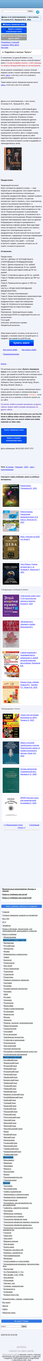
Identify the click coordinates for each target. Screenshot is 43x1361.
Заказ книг (8, 1236)
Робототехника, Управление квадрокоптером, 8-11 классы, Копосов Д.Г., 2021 (29, 517)
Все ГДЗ (5, 919)
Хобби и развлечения (12, 1192)
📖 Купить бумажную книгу (14, 24)
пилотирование (7, 470)
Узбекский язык (10, 1089)
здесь (8, 75)
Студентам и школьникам (14, 1040)
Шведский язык (10, 1123)
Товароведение (10, 1180)
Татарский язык (10, 1086)
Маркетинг (8, 1163)
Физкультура (9, 1014)
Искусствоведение (11, 969)
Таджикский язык (11, 1154)
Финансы (7, 1169)
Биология (8, 960)
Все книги (6, 1302)
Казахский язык (10, 1106)
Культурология (10, 1043)
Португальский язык (12, 1117)
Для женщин (9, 1244)
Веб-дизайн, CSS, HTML (14, 1275)
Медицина (8, 1258)
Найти (4, 1309)
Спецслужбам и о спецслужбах (16, 1261)
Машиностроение (11, 1241)
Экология (7, 1020)
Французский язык (11, 1063)
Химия (6, 957)
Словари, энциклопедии (13, 1286)
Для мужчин (9, 1278)
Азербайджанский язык (13, 1097)
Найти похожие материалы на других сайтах (14, 37)
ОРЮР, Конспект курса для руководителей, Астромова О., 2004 (29, 800)
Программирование (12, 1256)
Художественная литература (15, 989)
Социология (9, 974)
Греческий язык (10, 1109)
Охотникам (8, 1211)
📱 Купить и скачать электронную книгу (14, 30)
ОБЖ (6, 994)
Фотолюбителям (10, 1189)
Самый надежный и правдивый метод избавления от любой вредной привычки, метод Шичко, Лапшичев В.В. (30, 659)
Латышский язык (10, 1112)
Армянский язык (10, 1083)
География (8, 1031)
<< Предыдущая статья (13, 825)
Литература (8, 949)
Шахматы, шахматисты (13, 1253)
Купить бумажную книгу (14, 430)
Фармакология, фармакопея (15, 1197)
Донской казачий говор (13, 1129)
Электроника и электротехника (16, 1194)
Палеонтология (10, 1029)
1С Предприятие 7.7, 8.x (14, 1272)
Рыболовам (8, 1280)
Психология (8, 1003)
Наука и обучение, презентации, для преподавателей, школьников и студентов (19, 930)
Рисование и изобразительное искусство (20, 1051)
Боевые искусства (11, 1295)
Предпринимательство (13, 1177)
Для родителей (10, 1046)
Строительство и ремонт (14, 1216)
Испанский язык (10, 1066)
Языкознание (9, 1140)
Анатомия (8, 983)
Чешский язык (9, 1120)
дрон (32, 467)
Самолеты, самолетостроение (16, 1208)
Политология (9, 963)
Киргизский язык (10, 1146)
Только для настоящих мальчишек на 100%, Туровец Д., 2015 (29, 717)
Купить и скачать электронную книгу (14, 439)
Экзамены (6, 926)
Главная (5, 912)
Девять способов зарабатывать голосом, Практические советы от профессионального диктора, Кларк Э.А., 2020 (30, 749)
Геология (7, 1233)
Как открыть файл (29, 350)
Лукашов (18, 467)
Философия (8, 1006)
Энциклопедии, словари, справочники (18, 1299)
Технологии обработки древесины (18, 1225)
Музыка (7, 1017)
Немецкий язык (10, 1069)
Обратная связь (8, 1313)
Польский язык (10, 1114)
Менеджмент (9, 1160)
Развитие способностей (13, 1250)
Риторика (7, 991)
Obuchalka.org (10, 1355)
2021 (26, 467)
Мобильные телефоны (13, 1214)
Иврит (6, 1132)
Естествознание (10, 1034)
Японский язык (10, 1126)
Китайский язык (10, 1134)
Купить (3, 364)
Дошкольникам (10, 937)
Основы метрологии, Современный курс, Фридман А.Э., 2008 (28, 771)
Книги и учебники (9, 934)
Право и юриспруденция (14, 1009)
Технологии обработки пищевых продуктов (21, 1222)
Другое (5, 1306)
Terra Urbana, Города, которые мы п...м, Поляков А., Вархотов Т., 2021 (30, 568)
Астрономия (9, 1011)
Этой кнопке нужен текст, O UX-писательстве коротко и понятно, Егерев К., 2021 (30, 600)
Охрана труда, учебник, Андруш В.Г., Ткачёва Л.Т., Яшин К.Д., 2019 (29, 684)
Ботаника (7, 986)
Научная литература (12, 1049)
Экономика (8, 1166)
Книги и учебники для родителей (16, 898)
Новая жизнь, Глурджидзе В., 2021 (28, 487)
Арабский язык (10, 1100)
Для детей (8, 966)
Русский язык (9, 946)
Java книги (8, 1238)
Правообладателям (11, 354)
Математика (9, 943)
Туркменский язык (11, 1149)
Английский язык (11, 1060)
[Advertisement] (14, 94)
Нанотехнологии (10, 1200)
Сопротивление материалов (15, 1054)
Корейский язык (10, 1092)
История (7, 997)
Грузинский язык (10, 1143)
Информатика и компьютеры (15, 954)
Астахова (9, 467)
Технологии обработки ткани (15, 1219)
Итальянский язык (11, 1072)
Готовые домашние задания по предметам (19, 915)
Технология (8, 971)
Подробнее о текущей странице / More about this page (10, 44)
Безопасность (9, 1289)
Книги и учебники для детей (14, 894)
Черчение (8, 1000)
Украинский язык (10, 1077)
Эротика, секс (9, 1283)
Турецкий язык (10, 1103)
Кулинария (8, 1292)
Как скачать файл (10, 350)
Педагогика (8, 977)
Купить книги (21, 342)
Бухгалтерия (9, 1172)
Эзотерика (8, 1186)
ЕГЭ (4, 922)
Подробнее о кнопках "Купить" (18, 52)
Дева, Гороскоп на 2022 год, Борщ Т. (30, 538)
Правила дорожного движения (16, 980)
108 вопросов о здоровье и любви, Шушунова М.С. (28, 624)
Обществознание (11, 1026)
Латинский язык (10, 1074)
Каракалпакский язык (12, 1152)
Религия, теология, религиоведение (18, 1023)
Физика (7, 951)
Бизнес (7, 1174)
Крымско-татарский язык (14, 1094)
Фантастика (8, 1269)
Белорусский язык (11, 1080)
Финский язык (9, 1137)
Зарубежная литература (14, 1037)
